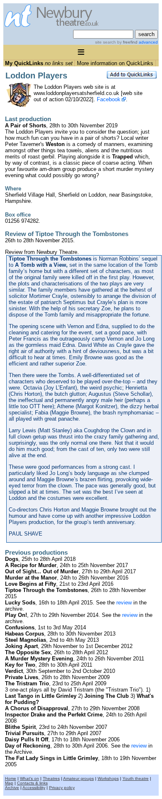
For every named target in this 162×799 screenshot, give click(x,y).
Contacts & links (32, 783)
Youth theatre (136, 778)
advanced (148, 42)
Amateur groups (78, 778)
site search (105, 42)
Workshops (108, 778)
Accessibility (33, 787)
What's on (29, 778)
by (126, 42)
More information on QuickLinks (115, 63)
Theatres (51, 778)
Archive (12, 787)
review (124, 602)
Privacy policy (62, 787)
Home (10, 778)
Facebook (108, 99)
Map (9, 783)
